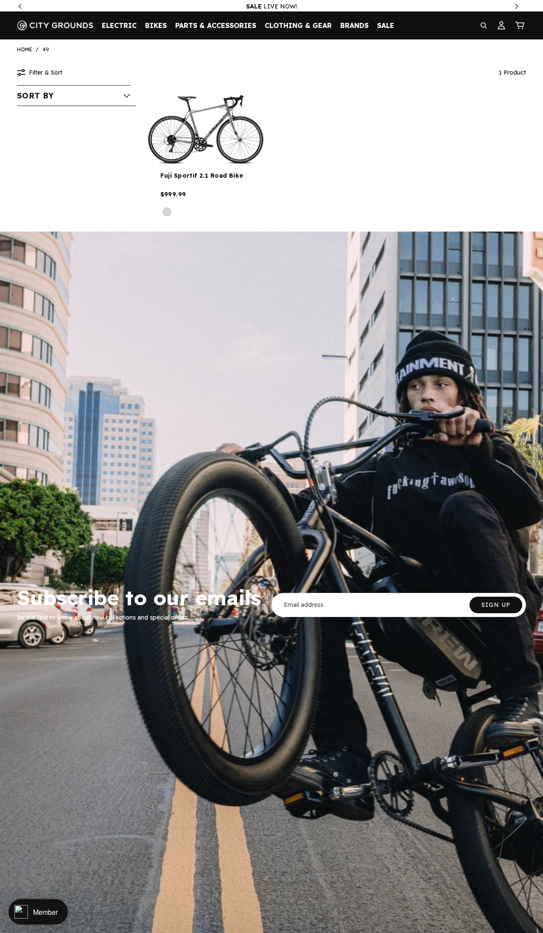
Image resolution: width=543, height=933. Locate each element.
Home (24, 49)
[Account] (501, 25)
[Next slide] (254, 126)
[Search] (483, 25)
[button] (73, 95)
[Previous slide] (157, 126)
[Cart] (520, 25)
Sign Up (495, 605)
